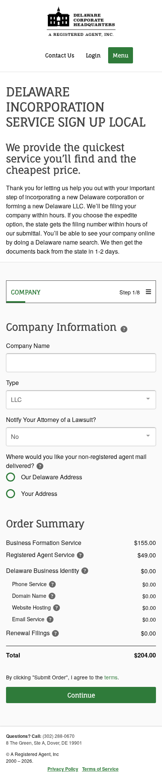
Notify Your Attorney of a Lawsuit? (51, 419)
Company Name (28, 345)
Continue (81, 695)
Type (12, 382)
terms (111, 677)
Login (93, 55)
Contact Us (59, 55)
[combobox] (81, 399)
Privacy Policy (62, 768)
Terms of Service (100, 768)
